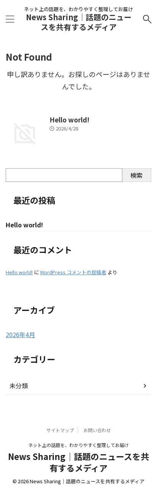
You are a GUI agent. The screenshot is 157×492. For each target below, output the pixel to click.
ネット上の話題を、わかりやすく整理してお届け (78, 445)
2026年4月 (20, 334)
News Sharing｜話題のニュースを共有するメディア (78, 21)
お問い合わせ (97, 430)
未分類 (19, 385)
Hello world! (70, 119)
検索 (136, 175)
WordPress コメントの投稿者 (73, 272)
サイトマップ (60, 430)
